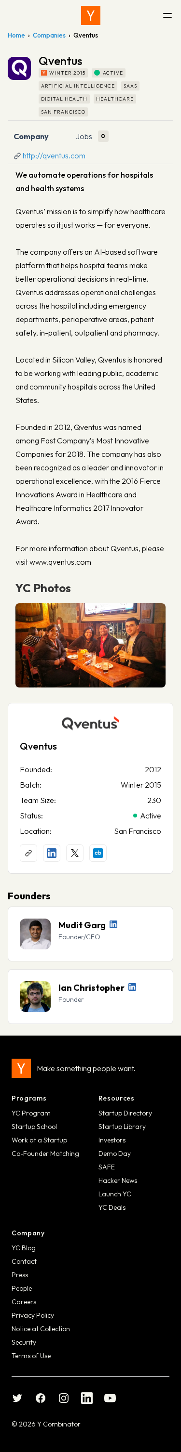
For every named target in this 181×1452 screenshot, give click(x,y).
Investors (111, 1140)
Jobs (84, 136)
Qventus (38, 746)
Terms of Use (31, 1355)
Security (24, 1342)
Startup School (34, 1126)
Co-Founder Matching (45, 1153)
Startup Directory (125, 1113)
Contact (24, 1261)
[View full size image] (90, 645)
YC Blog (24, 1248)
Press (20, 1274)
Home (16, 35)
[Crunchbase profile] (98, 853)
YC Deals (111, 1207)
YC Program (31, 1113)
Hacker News (117, 1180)
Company (31, 136)
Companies (49, 35)
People (22, 1288)
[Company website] (28, 853)
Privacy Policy (33, 1315)
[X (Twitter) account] (75, 853)
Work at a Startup (39, 1140)
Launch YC (114, 1194)
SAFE (106, 1167)
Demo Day (114, 1153)
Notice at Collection (41, 1328)
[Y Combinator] (90, 15)
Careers (24, 1301)
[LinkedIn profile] (51, 853)
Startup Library (122, 1126)
